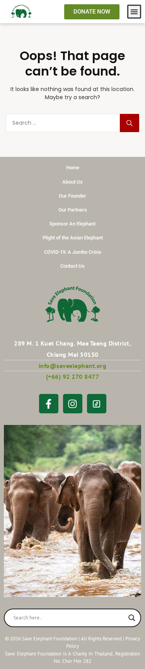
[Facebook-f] (48, 403)
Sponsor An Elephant (72, 224)
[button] (134, 12)
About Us (72, 182)
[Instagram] (72, 403)
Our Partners (72, 210)
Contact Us (72, 266)
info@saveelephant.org (73, 366)
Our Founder (72, 196)
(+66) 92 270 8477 (72, 376)
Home (72, 167)
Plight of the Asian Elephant (73, 238)
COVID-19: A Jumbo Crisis (72, 252)
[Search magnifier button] (131, 617)
